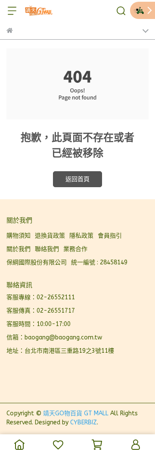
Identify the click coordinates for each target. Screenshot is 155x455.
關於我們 (18, 249)
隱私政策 (81, 235)
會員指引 (110, 235)
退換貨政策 (50, 235)
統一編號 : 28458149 (99, 262)
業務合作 (75, 249)
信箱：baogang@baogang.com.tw (54, 337)
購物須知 (18, 235)
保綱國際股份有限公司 (36, 262)
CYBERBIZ (83, 422)
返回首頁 (77, 179)
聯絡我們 (47, 249)
